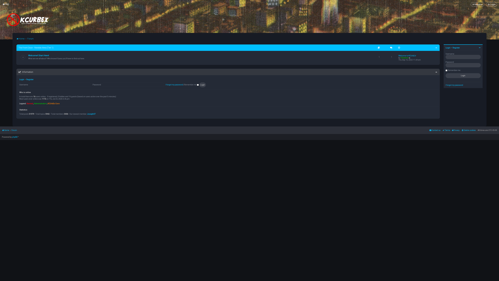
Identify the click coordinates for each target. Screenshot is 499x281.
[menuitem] (6, 4)
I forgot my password (174, 85)
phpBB (15, 137)
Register (30, 79)
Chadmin (404, 58)
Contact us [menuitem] (436, 130)
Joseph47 (91, 114)
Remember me (190, 85)
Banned (30, 104)
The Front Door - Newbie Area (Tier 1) (35, 47)
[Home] (28, 19)
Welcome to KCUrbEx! (407, 56)
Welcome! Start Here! (38, 55)
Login (21, 79)
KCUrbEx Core (54, 104)
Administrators (40, 104)
